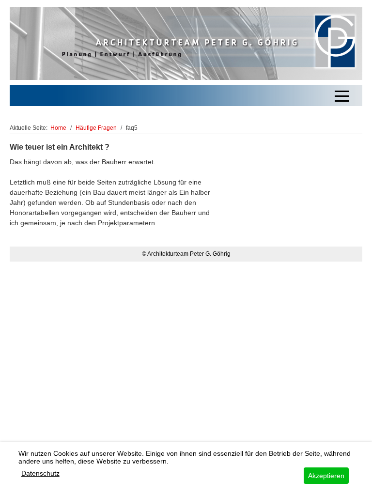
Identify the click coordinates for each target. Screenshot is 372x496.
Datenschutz (40, 473)
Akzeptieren (326, 476)
